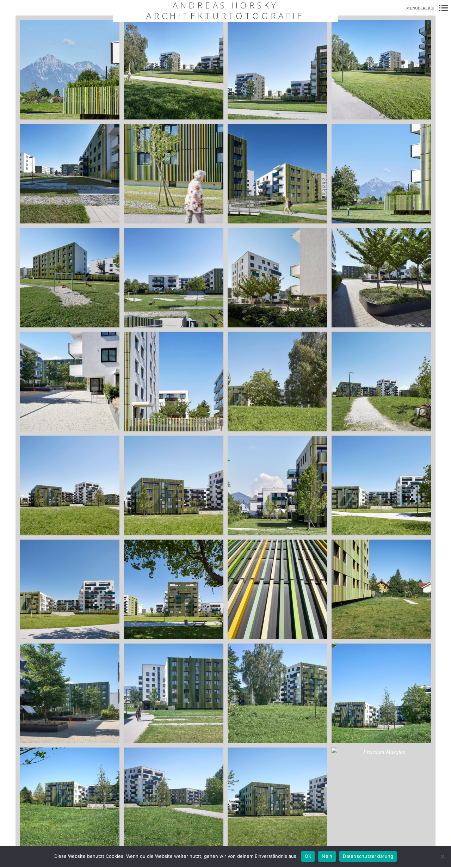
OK (308, 856)
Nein (327, 856)
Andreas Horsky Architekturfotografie (225, 10)
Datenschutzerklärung (368, 856)
